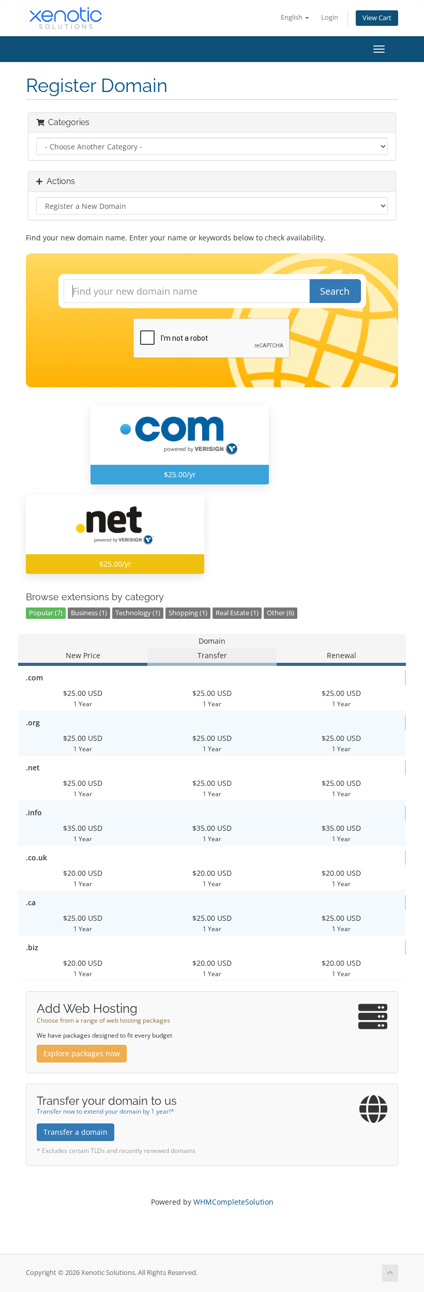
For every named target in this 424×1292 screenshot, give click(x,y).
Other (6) (280, 613)
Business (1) (89, 613)
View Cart (376, 17)
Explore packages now (81, 1053)
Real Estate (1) (237, 613)
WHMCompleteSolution (233, 1202)
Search (335, 291)
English (292, 17)
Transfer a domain (75, 1132)
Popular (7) (46, 613)
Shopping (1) (188, 613)
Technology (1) (137, 613)
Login (329, 17)
